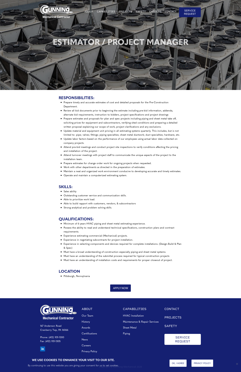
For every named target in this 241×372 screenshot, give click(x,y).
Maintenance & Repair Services (141, 321)
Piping (126, 333)
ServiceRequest (182, 339)
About (87, 309)
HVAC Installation (133, 315)
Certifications (89, 333)
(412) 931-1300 (56, 337)
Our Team (87, 315)
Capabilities (134, 309)
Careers (86, 345)
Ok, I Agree (178, 363)
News (85, 339)
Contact (171, 309)
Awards (86, 327)
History (86, 321)
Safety (170, 326)
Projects (172, 317)
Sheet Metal (130, 327)
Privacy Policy (89, 351)
